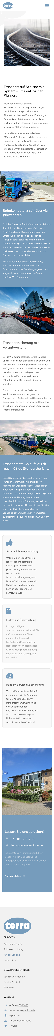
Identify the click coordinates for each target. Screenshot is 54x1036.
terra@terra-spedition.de (27, 845)
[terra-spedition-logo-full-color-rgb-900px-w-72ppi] (8, 3)
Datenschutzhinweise (20, 1020)
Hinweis (13, 1025)
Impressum (14, 1015)
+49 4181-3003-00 (18, 1005)
